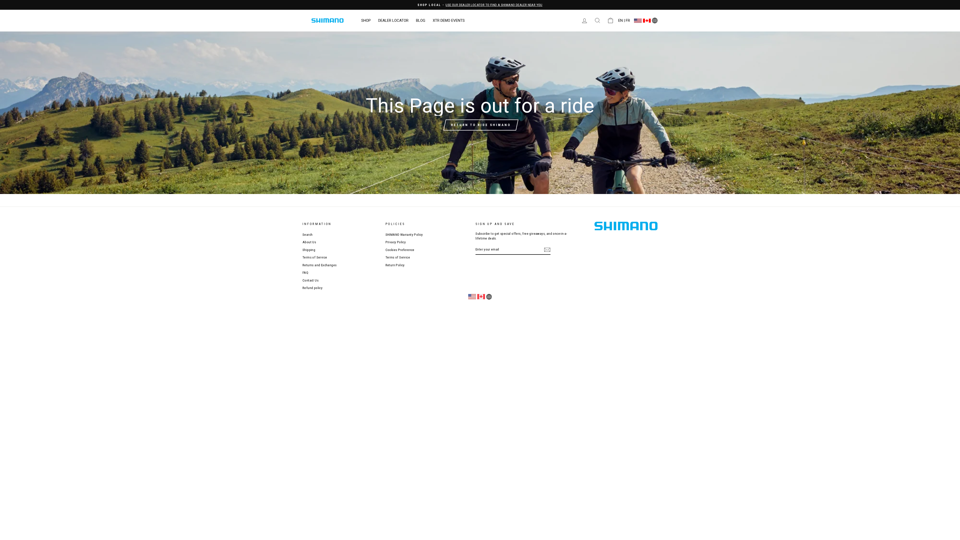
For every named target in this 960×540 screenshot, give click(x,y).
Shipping (308, 250)
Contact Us (310, 280)
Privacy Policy (396, 242)
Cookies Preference (400, 250)
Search (307, 234)
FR (628, 20)
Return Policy (395, 265)
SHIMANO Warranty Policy (404, 234)
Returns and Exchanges (319, 265)
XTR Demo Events (449, 20)
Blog (420, 20)
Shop (366, 20)
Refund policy (312, 288)
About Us (309, 242)
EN (620, 20)
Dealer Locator (393, 20)
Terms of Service (314, 257)
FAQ (305, 272)
